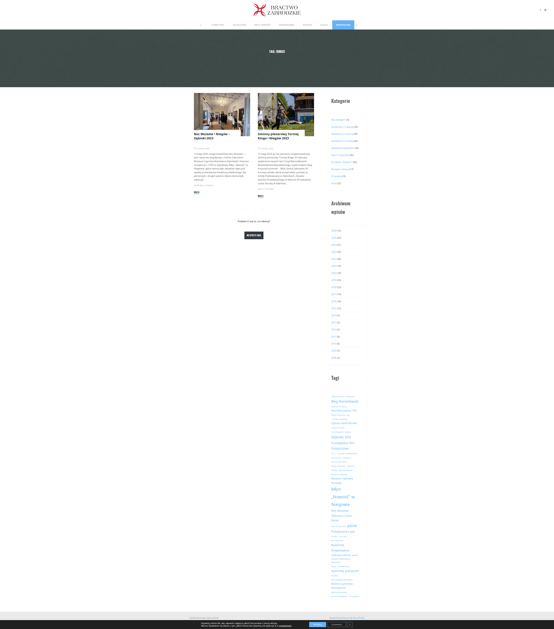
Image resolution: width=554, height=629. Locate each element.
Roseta (346, 617)
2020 (333, 273)
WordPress (359, 617)
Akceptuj (318, 624)
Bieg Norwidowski (345, 401)
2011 (333, 336)
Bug (347, 415)
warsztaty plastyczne (345, 571)
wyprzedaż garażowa (339, 592)
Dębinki (337, 437)
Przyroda (336, 176)
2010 (333, 343)
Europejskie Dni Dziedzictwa (342, 446)
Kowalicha (350, 466)
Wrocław (334, 576)
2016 (333, 301)
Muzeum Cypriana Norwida (342, 481)
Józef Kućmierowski (338, 462)
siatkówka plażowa (341, 555)
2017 (333, 294)
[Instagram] (545, 10)
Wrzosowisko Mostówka (341, 579)
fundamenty (351, 453)
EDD (348, 437)
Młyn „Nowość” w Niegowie (343, 496)
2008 (333, 357)
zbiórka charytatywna (339, 596)
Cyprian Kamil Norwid (344, 423)
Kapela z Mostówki (338, 466)
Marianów (335, 474)
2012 (333, 329)
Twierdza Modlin (343, 566)
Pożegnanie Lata (343, 531)
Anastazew (350, 397)
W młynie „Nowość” (341, 162)
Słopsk (333, 566)
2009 (333, 350)
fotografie (341, 454)
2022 (333, 259)
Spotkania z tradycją (204, 185)
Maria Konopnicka (345, 470)
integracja (346, 458)
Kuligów (334, 470)
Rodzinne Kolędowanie (340, 547)
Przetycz (334, 536)
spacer (355, 555)
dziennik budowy (337, 428)
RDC (345, 536)
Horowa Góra (336, 458)
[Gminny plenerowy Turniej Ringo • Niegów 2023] (286, 114)
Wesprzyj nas (254, 235)
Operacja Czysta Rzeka (341, 518)
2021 (333, 266)
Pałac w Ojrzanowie (338, 526)
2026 (333, 230)
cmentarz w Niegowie (339, 419)
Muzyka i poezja (340, 169)
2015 (333, 308)
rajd (340, 536)
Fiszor (333, 454)
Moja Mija (343, 474)
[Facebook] (540, 10)
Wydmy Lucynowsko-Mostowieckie (342, 585)
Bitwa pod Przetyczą (339, 407)
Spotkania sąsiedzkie (342, 148)
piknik (352, 525)
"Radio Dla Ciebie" (338, 397)
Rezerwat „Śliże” (337, 541)
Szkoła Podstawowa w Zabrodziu (340, 560)
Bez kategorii (338, 119)
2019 (333, 280)
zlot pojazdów (354, 596)
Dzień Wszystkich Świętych (341, 432)
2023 (333, 251)
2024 (333, 244)
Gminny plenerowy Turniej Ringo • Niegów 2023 (278, 136)
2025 (333, 237)
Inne (333, 183)
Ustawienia (337, 624)
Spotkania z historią (342, 133)
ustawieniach (285, 626)
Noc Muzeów (339, 511)
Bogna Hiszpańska (338, 415)
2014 (333, 315)
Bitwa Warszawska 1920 (343, 410)
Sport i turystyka (266, 188)
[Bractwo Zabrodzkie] (277, 9)
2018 (333, 287)
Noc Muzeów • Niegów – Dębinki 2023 (212, 136)
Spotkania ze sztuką (342, 141)
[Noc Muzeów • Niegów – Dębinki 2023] (222, 114)
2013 (333, 322)
